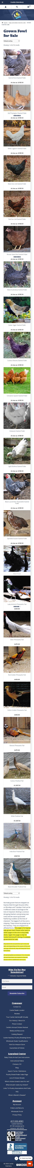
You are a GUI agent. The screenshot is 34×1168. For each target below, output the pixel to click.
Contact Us (17, 1007)
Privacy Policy (17, 1115)
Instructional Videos (17, 1061)
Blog (17, 1068)
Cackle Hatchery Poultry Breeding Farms (17, 1038)
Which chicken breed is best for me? (17, 1081)
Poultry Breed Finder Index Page (17, 1074)
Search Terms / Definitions (17, 1071)
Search (17, 7)
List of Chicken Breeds (17, 1078)
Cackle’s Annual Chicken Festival (17, 1027)
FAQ (17, 1092)
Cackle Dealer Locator (17, 1010)
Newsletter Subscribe (17, 993)
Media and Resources (17, 1031)
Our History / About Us (17, 1021)
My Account (17, 1104)
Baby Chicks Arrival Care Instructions (17, 1057)
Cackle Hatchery (17, 2)
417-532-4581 (17, 1121)
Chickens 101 (17, 1064)
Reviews (17, 1014)
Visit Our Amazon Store (17, 1044)
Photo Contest (17, 1024)
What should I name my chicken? (17, 1085)
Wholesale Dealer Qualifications (17, 1041)
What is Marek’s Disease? (17, 1095)
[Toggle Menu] (2, 2)
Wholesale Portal (17, 1111)
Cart (26, 6)
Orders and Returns (17, 1108)
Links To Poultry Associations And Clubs (17, 1088)
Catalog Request (17, 1034)
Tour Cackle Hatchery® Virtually (17, 1017)
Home (5, 22)
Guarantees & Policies (17, 1048)
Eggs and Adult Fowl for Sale (17, 22)
